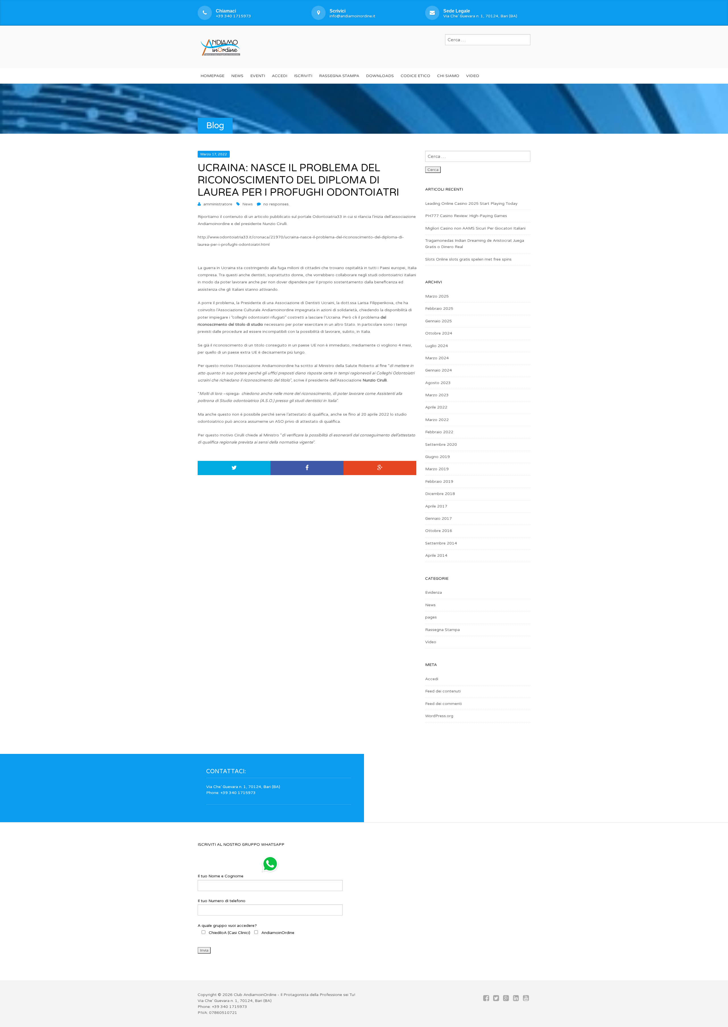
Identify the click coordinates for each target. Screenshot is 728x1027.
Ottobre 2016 (438, 530)
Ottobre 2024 (438, 333)
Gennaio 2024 (438, 370)
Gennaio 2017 (438, 518)
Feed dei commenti (443, 703)
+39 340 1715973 (233, 16)
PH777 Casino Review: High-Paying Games (466, 215)
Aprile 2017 (436, 506)
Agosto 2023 (438, 382)
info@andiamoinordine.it (352, 16)
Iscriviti (303, 75)
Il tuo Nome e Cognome (220, 876)
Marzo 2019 (437, 469)
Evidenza (433, 592)
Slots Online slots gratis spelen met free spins (468, 259)
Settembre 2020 (441, 444)
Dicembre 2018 (440, 493)
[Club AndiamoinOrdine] (220, 46)
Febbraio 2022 (439, 432)
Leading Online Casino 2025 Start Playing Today (471, 203)
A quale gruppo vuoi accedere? (246, 929)
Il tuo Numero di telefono (221, 900)
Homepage (212, 75)
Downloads (380, 75)
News (237, 75)
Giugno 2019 (437, 456)
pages (431, 617)
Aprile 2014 (436, 555)
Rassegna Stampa (339, 75)
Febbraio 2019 (439, 481)
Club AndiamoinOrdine (255, 994)
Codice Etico (415, 75)
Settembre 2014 (441, 543)
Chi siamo (448, 75)
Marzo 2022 (437, 419)
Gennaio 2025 (438, 321)
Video (472, 75)
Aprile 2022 (436, 407)
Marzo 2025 (437, 296)
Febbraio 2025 (439, 308)
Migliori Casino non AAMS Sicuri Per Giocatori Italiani (475, 228)
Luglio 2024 (436, 345)
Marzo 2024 (437, 358)
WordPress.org (439, 715)
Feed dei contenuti (443, 691)
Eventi (257, 75)
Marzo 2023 (437, 395)
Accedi (279, 75)
